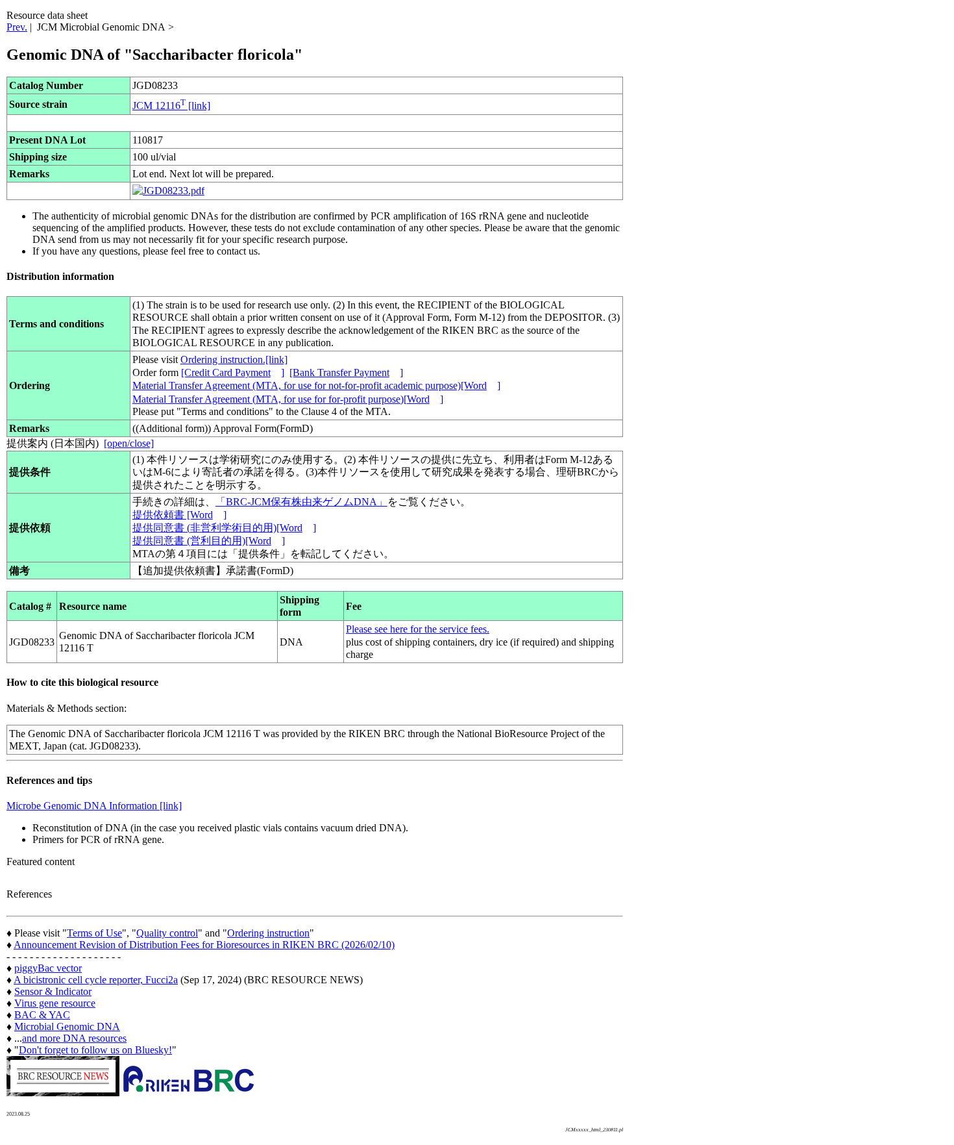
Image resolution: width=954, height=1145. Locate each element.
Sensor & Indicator (53, 991)
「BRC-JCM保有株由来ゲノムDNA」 (301, 501)
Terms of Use (94, 932)
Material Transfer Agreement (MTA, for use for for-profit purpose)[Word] (287, 399)
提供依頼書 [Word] (179, 514)
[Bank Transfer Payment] (346, 372)
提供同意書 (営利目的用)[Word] (208, 540)
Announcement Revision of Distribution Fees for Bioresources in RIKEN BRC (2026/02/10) (204, 944)
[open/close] (129, 443)
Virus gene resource (54, 1003)
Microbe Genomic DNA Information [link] (94, 805)
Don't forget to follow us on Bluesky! (95, 1049)
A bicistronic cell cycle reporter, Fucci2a (96, 979)
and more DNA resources (74, 1038)
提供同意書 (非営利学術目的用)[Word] (224, 527)
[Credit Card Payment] (232, 372)
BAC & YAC (42, 1014)
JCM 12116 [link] (171, 105)
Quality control (167, 932)
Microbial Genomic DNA (67, 1026)
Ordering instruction (268, 932)
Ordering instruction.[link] (233, 359)
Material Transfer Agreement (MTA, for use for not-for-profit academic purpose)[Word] (316, 385)
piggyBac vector (48, 968)
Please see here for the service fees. (417, 629)
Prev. (16, 26)
